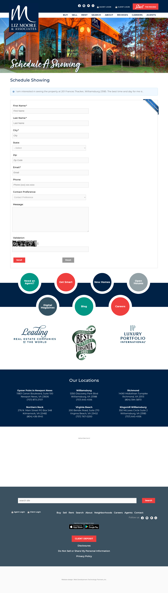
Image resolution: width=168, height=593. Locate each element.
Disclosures (84, 546)
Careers (137, 15)
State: (16, 143)
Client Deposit (84, 539)
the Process (145, 7)
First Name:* (20, 106)
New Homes (102, 282)
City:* (16, 130)
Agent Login (105, 7)
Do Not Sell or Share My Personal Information (84, 551)
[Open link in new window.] (79, 5)
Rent (84, 15)
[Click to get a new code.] (38, 243)
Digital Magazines (48, 306)
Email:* (17, 167)
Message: (18, 204)
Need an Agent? (29, 282)
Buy (65, 15)
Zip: (15, 155)
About (109, 15)
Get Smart (65, 282)
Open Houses (138, 282)
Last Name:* (20, 118)
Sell (74, 15)
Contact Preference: (24, 192)
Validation (18, 238)
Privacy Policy (84, 556)
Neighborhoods (103, 513)
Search (96, 15)
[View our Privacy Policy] (151, 107)
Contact (138, 513)
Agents (151, 15)
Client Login (124, 7)
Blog (84, 306)
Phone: (17, 180)
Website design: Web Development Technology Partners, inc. (84, 579)
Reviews (122, 15)
